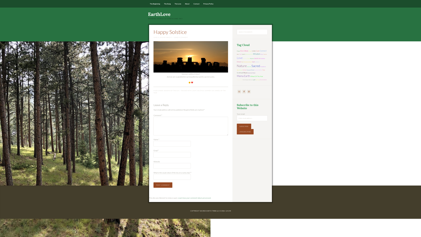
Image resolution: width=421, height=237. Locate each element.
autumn (249, 66)
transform (263, 66)
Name (156, 139)
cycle (257, 51)
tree (263, 70)
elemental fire (249, 54)
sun (212, 90)
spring (257, 79)
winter (244, 70)
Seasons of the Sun (171, 90)
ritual (245, 73)
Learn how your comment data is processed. (194, 198)
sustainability (258, 70)
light (194, 90)
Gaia (248, 58)
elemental (239, 79)
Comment (157, 115)
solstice (200, 90)
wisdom (256, 54)
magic (250, 51)
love (240, 58)
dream (239, 62)
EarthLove (159, 14)
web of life (257, 58)
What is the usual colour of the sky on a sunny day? (172, 173)
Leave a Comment (181, 37)
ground (249, 70)
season (245, 58)
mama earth (243, 76)
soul (238, 54)
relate (240, 70)
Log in (228, 211)
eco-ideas (244, 51)
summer (208, 90)
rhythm (252, 58)
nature (242, 66)
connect (263, 51)
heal (240, 54)
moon (261, 54)
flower (238, 51)
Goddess (263, 58)
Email (156, 150)
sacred (256, 66)
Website (156, 162)
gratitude (240, 73)
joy (238, 70)
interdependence (247, 80)
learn (243, 54)
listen (254, 51)
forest (252, 70)
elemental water (251, 73)
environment (263, 79)
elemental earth (248, 62)
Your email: (241, 114)
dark (253, 62)
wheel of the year (256, 76)
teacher (265, 54)
